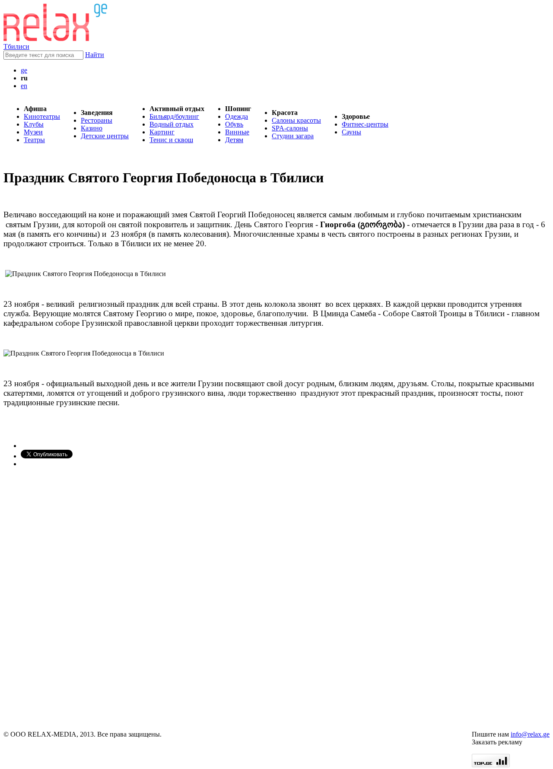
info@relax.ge (530, 734)
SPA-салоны (290, 128)
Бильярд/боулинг (174, 116)
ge (24, 70)
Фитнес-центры (365, 124)
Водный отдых (171, 124)
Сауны (351, 132)
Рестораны (96, 120)
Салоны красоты (296, 120)
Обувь (234, 124)
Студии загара (293, 136)
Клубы (34, 124)
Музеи (33, 132)
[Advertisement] (55, 599)
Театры (34, 139)
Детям (234, 139)
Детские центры (105, 136)
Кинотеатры (42, 116)
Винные (237, 132)
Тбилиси (16, 46)
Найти (94, 54)
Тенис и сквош (171, 139)
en (24, 85)
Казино (91, 128)
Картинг (162, 132)
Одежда (236, 116)
